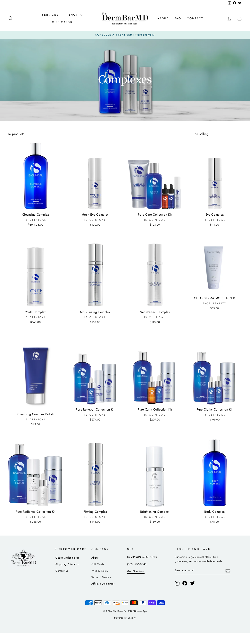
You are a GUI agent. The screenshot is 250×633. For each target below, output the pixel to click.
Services (51, 15)
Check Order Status (67, 558)
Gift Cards (62, 22)
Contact (195, 18)
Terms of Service (101, 577)
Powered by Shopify (125, 618)
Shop (74, 15)
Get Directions (136, 571)
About (163, 18)
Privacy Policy (99, 571)
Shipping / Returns (66, 564)
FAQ (177, 18)
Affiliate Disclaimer (103, 584)
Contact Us (61, 571)
